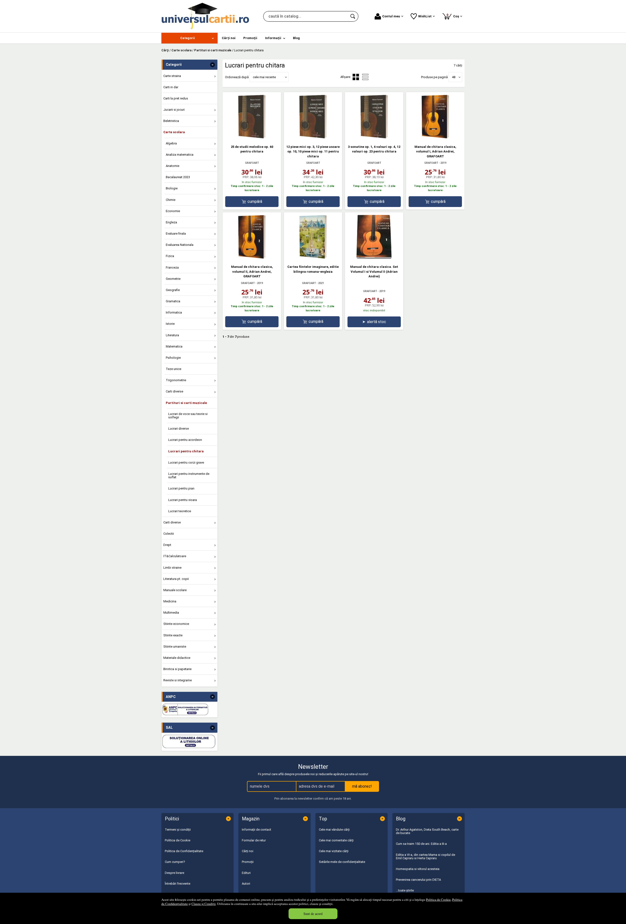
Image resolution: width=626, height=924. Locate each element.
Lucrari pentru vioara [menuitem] (182, 500)
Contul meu (391, 16)
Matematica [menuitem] (174, 346)
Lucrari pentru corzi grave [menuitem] (186, 462)
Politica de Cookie (438, 899)
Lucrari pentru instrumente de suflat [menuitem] (188, 475)
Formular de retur (254, 840)
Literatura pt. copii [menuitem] (176, 579)
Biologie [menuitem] (172, 188)
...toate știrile (405, 890)
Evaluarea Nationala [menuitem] (179, 245)
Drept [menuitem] (167, 545)
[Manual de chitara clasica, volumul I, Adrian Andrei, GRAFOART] (435, 137)
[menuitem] (189, 38)
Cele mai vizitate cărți (333, 851)
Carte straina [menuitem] (172, 76)
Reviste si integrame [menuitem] (177, 680)
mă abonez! (362, 786)
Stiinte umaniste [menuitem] (174, 646)
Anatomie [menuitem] (172, 166)
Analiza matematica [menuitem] (179, 154)
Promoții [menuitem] (250, 38)
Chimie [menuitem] (170, 200)
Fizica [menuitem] (170, 256)
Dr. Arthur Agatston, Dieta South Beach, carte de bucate (427, 831)
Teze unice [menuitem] (173, 369)
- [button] (212, 64)
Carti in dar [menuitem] (170, 87)
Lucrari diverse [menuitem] (178, 428)
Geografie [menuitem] (173, 290)
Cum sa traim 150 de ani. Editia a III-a (421, 844)
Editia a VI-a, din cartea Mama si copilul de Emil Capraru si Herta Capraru (425, 856)
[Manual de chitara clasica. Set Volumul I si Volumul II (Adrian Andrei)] (374, 258)
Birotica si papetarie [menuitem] (177, 669)
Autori (246, 883)
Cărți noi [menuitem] (228, 38)
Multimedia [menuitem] (171, 612)
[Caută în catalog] (353, 16)
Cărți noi (247, 851)
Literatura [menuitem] (172, 335)
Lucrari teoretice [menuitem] (179, 511)
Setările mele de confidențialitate (342, 862)
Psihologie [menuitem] (173, 357)
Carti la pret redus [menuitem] (175, 98)
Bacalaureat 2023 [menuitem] (178, 177)
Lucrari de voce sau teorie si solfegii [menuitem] (188, 415)
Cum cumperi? (175, 862)
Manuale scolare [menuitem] (175, 590)
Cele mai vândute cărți (334, 829)
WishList (425, 16)
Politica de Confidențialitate (184, 851)
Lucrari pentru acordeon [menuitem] (185, 440)
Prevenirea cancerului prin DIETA (418, 879)
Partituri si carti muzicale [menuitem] (186, 403)
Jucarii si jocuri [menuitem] (174, 109)
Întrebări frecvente (177, 883)
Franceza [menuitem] (172, 267)
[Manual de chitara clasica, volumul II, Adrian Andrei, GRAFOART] (252, 258)
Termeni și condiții (178, 829)
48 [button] (453, 77)
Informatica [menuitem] (174, 312)
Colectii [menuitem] (168, 533)
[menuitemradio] (365, 77)
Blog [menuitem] (296, 38)
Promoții (248, 862)
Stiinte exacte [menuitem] (172, 635)
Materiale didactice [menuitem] (176, 658)
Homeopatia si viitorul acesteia (417, 869)
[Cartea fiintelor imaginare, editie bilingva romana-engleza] (313, 258)
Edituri (246, 873)
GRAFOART (252, 162)
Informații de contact (256, 829)
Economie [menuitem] (173, 211)
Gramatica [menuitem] (173, 301)
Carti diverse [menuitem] (174, 391)
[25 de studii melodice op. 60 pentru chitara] (252, 137)
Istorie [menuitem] (170, 324)
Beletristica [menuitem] (171, 121)
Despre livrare (174, 873)
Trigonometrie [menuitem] (176, 380)
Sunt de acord (313, 913)
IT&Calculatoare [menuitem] (174, 556)
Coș (454, 15)
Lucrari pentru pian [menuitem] (181, 488)
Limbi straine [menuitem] (172, 567)
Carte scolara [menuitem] (174, 132)
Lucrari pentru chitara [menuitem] (186, 451)
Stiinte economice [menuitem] (176, 624)
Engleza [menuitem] (171, 222)
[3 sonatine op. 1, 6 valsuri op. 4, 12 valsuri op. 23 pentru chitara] (374, 137)
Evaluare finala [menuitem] (176, 233)
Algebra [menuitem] (171, 143)
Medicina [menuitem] (169, 601)
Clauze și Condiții (203, 904)
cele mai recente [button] (264, 77)
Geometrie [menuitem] (173, 279)
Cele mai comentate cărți (336, 840)
